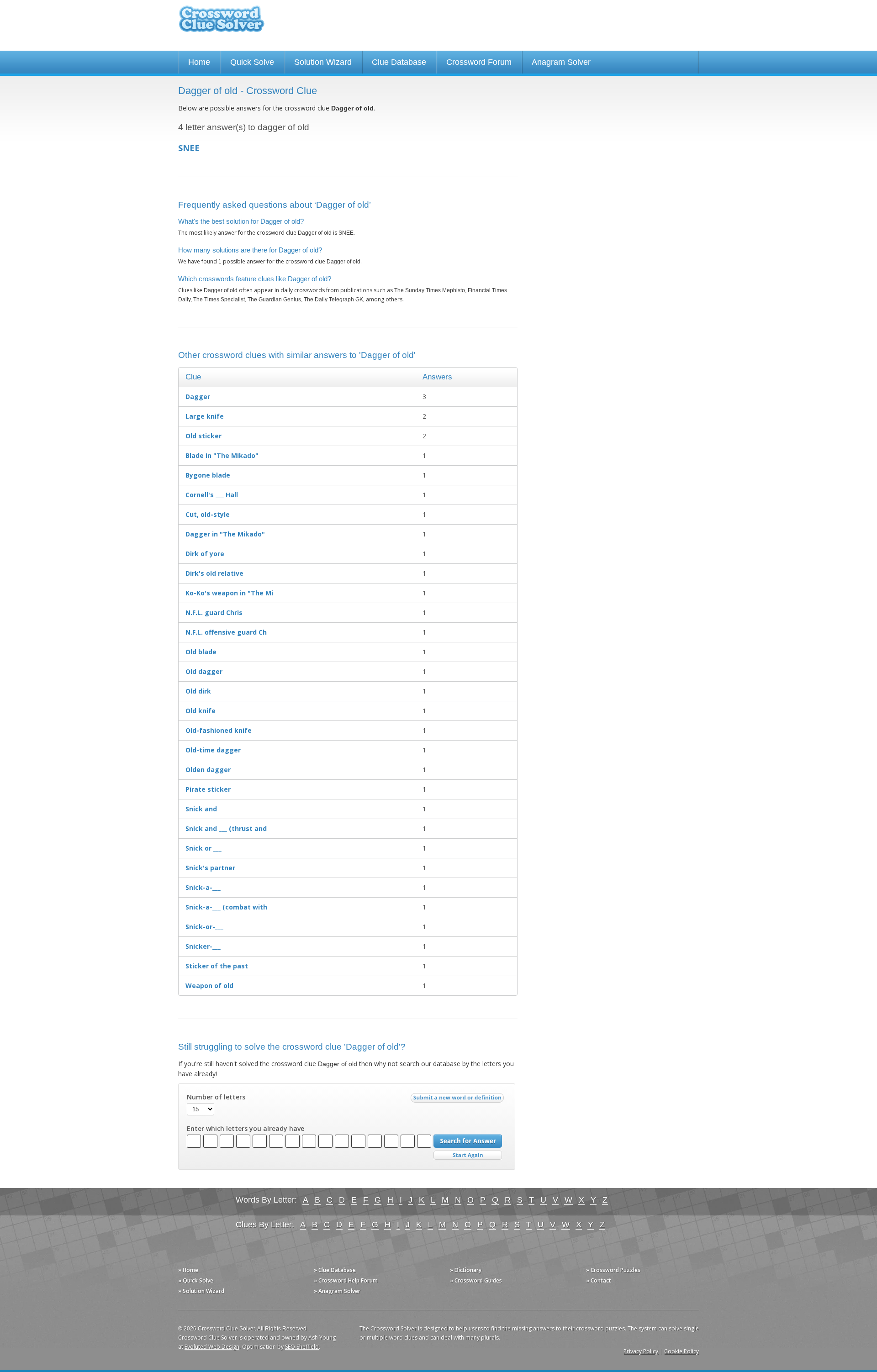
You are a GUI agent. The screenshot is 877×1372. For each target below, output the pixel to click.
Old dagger (203, 671)
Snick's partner (210, 867)
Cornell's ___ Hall (211, 494)
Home (199, 62)
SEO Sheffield (302, 1347)
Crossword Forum (479, 62)
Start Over (467, 1155)
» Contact (598, 1280)
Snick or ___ (203, 848)
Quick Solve (252, 62)
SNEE (189, 147)
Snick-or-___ (204, 926)
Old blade (201, 651)
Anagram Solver (561, 62)
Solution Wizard (323, 62)
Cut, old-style (207, 514)
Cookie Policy (681, 1351)
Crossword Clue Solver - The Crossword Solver (221, 23)
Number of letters (216, 1097)
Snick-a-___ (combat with (226, 907)
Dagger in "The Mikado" (225, 534)
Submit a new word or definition (458, 1100)
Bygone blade (207, 475)
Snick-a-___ (203, 887)
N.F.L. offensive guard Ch (226, 632)
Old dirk (198, 691)
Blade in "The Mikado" (222, 455)
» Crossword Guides (476, 1280)
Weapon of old (209, 985)
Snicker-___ (203, 946)
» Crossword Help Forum (346, 1280)
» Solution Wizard (201, 1291)
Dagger (197, 396)
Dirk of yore (204, 553)
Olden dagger (208, 769)
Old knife (200, 710)
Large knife (204, 416)
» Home (188, 1270)
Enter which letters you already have (245, 1129)
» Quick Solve (195, 1280)
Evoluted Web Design (212, 1347)
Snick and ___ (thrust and (226, 828)
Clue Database (399, 62)
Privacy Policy (640, 1351)
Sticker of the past (216, 966)
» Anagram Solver (337, 1291)
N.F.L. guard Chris (214, 612)
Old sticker (203, 435)
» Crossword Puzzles (613, 1270)
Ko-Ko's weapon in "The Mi (229, 593)
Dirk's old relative (214, 573)
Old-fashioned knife (218, 730)
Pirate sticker (208, 789)
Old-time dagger (213, 750)
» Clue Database (335, 1270)
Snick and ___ (206, 808)
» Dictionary (465, 1270)
